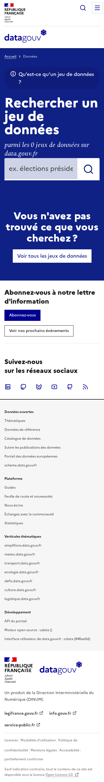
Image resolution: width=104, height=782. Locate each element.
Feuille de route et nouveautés (28, 496)
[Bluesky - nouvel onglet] (38, 386)
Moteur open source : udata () (28, 630)
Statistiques (13, 523)
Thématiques (14, 420)
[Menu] (97, 7)
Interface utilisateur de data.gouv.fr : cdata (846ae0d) (47, 638)
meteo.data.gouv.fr (19, 554)
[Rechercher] (88, 169)
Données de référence (22, 429)
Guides (10, 487)
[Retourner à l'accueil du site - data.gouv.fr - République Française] (61, 670)
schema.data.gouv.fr (20, 465)
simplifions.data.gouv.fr (23, 545)
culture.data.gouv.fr (20, 589)
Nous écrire (13, 505)
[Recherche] (82, 7)
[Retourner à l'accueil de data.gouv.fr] (25, 36)
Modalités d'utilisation (38, 740)
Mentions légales (44, 750)
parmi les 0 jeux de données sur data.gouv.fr (46, 149)
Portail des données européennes (30, 456)
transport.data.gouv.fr (22, 563)
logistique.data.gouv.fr (22, 598)
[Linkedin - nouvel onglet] (7, 386)
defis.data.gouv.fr (18, 581)
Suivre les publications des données (32, 447)
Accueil (10, 56)
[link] (52, 256)
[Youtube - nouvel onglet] (54, 386)
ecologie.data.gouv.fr (21, 572)
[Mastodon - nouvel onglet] (23, 386)
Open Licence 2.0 (59, 774)
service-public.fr (19, 725)
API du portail (15, 621)
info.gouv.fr (60, 713)
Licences (11, 740)
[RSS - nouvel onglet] (85, 386)
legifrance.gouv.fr (21, 713)
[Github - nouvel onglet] (69, 386)
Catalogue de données (22, 438)
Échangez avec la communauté (29, 514)
